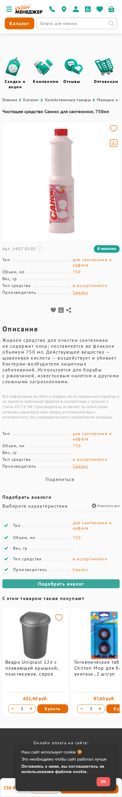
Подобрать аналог (61, 584)
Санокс (80, 292)
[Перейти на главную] (29, 12)
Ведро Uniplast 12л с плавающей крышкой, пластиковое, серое (32, 668)
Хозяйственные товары (68, 99)
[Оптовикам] (104, 66)
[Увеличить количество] (31, 709)
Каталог (30, 99)
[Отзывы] (73, 66)
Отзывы (72, 81)
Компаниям (45, 81)
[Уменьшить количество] (13, 709)
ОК (103, 782)
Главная (9, 99)
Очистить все (108, 505)
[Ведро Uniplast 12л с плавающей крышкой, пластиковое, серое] (35, 657)
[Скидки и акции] (12, 66)
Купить (53, 708)
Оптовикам (106, 81)
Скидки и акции (15, 84)
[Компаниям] (43, 66)
